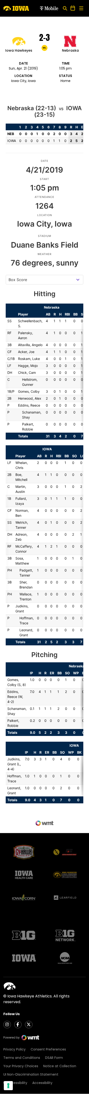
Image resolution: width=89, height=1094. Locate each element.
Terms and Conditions (21, 1057)
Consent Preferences (48, 1049)
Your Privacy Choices (20, 1066)
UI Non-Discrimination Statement (30, 1074)
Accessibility (42, 1082)
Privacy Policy (14, 1049)
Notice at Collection (59, 1066)
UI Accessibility (15, 1082)
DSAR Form (54, 1057)
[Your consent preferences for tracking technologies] (8, 1085)
